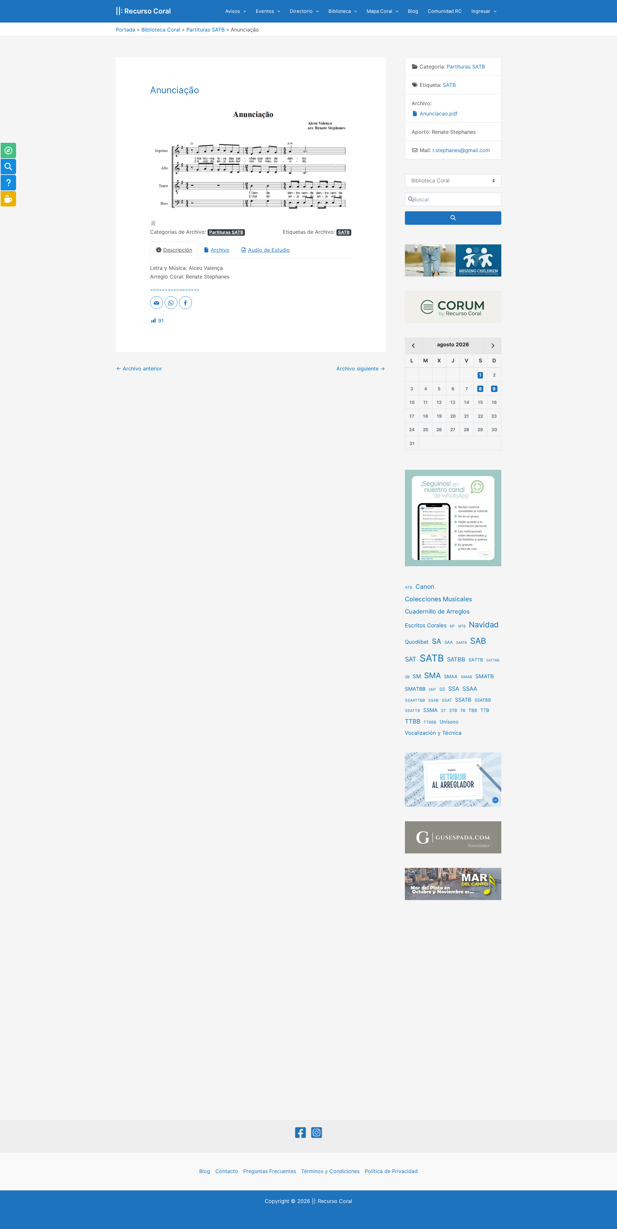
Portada (125, 29)
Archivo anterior (139, 368)
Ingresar (480, 11)
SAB (478, 641)
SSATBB (483, 700)
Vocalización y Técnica (433, 733)
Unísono (449, 722)
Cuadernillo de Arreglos (437, 611)
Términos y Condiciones (330, 1171)
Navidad (484, 624)
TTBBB (430, 722)
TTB (484, 710)
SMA (432, 675)
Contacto (226, 1171)
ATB (408, 587)
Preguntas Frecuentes (269, 1171)
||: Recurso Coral (143, 11)
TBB (473, 710)
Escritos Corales (426, 625)
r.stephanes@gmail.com (461, 150)
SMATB (484, 676)
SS (442, 689)
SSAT (447, 700)
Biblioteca (339, 11)
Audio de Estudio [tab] (269, 250)
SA (436, 641)
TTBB (412, 721)
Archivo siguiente (360, 368)
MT (452, 626)
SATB (344, 232)
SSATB (463, 699)
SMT (432, 689)
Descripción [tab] (177, 250)
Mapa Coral (379, 11)
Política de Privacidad (391, 1171)
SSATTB (412, 710)
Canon (425, 586)
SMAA (451, 676)
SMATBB (415, 689)
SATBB (456, 659)
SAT (410, 659)
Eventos (265, 11)
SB (407, 677)
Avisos (232, 11)
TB (462, 710)
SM (417, 676)
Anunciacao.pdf (438, 113)
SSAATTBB (415, 700)
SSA (453, 688)
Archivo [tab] (220, 250)
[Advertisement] (453, 1010)
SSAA (469, 688)
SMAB (466, 677)
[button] (243, 11)
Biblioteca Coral (160, 29)
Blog (413, 11)
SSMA (430, 710)
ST (443, 710)
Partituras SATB (205, 29)
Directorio (301, 11)
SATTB (476, 659)
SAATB (461, 643)
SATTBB (492, 660)
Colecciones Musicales (438, 599)
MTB (462, 626)
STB (453, 710)
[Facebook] (300, 1132)
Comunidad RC (445, 11)
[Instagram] (316, 1132)
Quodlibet (417, 642)
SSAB (433, 700)
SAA (448, 642)
